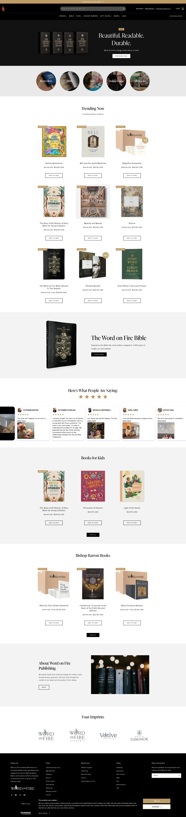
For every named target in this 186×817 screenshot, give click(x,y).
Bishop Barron (121, 785)
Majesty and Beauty (93, 223)
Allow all (157, 801)
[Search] (124, 9)
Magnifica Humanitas (131, 163)
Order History (50, 781)
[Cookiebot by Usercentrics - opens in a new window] (25, 813)
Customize (155, 806)
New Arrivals (120, 774)
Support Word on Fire (88, 781)
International (50, 785)
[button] (182, 8)
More (44, 687)
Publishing (84, 771)
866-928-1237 (149, 8)
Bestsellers (120, 771)
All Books (119, 768)
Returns (48, 778)
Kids (117, 781)
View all (93, 535)
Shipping (49, 774)
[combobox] (93, 9)
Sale (117, 788)
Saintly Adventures (54, 163)
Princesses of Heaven (93, 508)
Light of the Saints (132, 508)
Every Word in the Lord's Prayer (132, 286)
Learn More (99, 354)
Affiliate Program (86, 768)
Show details (43, 813)
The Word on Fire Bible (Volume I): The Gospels (54, 287)
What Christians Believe (132, 605)
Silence (132, 223)
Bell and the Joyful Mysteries (93, 163)
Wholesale (49, 788)
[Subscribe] (179, 775)
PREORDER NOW (121, 56)
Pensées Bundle (93, 286)
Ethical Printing (86, 774)
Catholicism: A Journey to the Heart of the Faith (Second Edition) (93, 608)
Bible (118, 778)
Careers (83, 778)
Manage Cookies (51, 791)
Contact (48, 795)
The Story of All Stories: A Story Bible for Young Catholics (54, 224)
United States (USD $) (176, 16)
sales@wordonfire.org (163, 8)
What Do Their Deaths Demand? (54, 605)
